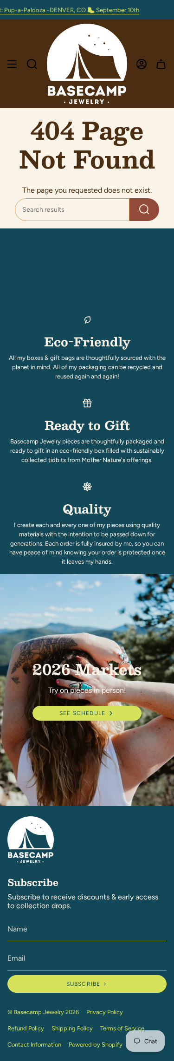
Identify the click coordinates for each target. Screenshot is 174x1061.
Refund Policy (25, 1028)
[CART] (161, 64)
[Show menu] (12, 64)
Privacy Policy (104, 1012)
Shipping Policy (72, 1028)
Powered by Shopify (95, 1044)
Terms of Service (122, 1028)
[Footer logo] (30, 839)
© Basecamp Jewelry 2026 (43, 1012)
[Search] (144, 209)
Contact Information (34, 1044)
